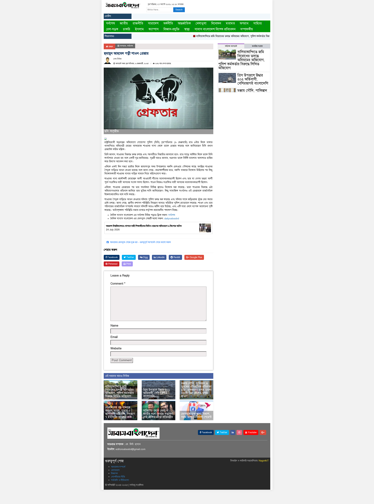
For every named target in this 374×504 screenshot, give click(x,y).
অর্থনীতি (168, 23)
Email (114, 337)
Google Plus (195, 257)
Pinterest (113, 263)
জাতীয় (124, 23)
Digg (145, 257)
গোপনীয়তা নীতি (118, 476)
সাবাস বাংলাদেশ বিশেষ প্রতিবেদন (215, 29)
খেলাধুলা (201, 23)
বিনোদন (216, 23)
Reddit (176, 257)
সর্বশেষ (110, 23)
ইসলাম (139, 29)
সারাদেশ (153, 23)
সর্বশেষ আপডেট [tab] (231, 46)
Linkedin (160, 257)
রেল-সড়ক (112, 29)
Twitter (130, 257)
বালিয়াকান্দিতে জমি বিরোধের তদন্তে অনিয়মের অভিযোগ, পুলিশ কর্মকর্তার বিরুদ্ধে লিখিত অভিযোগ (233, 36)
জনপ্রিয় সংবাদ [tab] (257, 46)
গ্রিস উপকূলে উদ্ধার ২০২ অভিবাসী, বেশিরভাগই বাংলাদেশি (156, 393)
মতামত (230, 23)
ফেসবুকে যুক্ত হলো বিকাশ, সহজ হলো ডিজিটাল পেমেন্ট (196, 415)
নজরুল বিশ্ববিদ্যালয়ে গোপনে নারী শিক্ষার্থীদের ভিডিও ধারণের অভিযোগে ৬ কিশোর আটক (144, 226)
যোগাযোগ (115, 470)
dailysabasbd (171, 218)
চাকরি (126, 29)
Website (116, 348)
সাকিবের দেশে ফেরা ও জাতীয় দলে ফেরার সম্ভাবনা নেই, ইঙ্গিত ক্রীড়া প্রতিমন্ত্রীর (158, 414)
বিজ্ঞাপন (114, 473)
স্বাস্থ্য (187, 29)
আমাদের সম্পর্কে (118, 466)
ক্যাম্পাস (154, 29)
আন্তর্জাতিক (184, 23)
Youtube (252, 432)
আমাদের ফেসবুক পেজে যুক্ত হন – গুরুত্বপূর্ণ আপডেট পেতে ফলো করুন (140, 242)
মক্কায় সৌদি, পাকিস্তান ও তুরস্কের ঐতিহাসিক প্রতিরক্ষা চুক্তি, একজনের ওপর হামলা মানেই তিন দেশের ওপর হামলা (196, 390)
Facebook (112, 257)
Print (128, 263)
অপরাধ (244, 23)
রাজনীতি (138, 23)
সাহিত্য (257, 23)
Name (114, 325)
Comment (117, 283)
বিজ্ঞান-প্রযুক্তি (171, 29)
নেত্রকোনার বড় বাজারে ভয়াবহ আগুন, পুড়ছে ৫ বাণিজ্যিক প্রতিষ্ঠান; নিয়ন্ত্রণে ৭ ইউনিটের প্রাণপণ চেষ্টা (120, 412)
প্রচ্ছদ (110, 46)
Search (178, 9)
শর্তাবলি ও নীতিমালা (120, 480)
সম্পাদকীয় (246, 29)
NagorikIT (264, 460)
